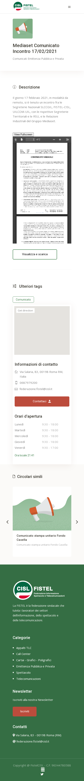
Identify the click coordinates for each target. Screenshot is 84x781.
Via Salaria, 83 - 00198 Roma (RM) (38, 735)
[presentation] (7, 521)
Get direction (25, 310)
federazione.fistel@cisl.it (36, 389)
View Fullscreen (23, 134)
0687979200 (28, 383)
